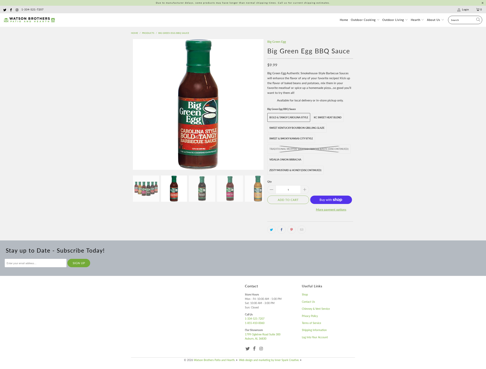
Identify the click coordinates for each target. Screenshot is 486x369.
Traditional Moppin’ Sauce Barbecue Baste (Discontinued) (309, 148)
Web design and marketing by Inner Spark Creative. (269, 360)
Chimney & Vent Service (316, 308)
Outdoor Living (393, 19)
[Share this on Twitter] (271, 229)
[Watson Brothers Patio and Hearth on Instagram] (17, 9)
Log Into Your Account (315, 337)
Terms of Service (311, 323)
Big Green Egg (276, 41)
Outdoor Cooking (364, 19)
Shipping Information (314, 330)
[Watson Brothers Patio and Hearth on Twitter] (4, 9)
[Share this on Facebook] (281, 229)
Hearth (416, 19)
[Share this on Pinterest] (291, 229)
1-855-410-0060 (254, 323)
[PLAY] (198, 104)
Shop (305, 294)
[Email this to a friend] (301, 229)
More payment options (331, 209)
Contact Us (308, 301)
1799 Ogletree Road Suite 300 (262, 334)
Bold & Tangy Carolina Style (288, 117)
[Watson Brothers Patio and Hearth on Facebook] (10, 9)
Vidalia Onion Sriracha (285, 159)
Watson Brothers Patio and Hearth (214, 360)
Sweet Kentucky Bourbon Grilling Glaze (296, 127)
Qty (269, 181)
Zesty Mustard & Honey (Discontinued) (295, 170)
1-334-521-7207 (32, 9)
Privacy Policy (310, 316)
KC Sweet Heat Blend (328, 117)
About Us (434, 19)
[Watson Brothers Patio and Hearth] (29, 20)
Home (344, 19)
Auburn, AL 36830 (255, 338)
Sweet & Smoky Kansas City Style (291, 138)
